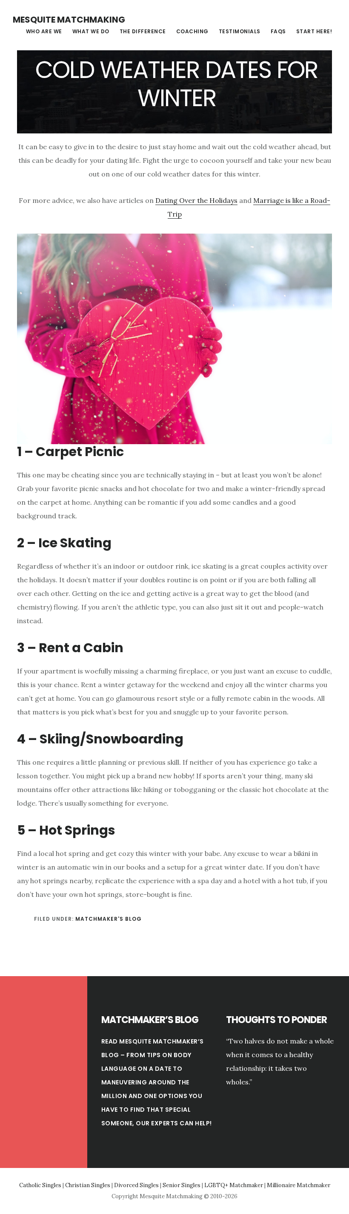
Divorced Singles (136, 1185)
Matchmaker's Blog (108, 918)
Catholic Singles (40, 1185)
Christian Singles (87, 1185)
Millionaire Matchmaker (298, 1185)
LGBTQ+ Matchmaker (233, 1185)
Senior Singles (181, 1185)
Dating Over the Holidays (196, 200)
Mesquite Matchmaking (69, 20)
